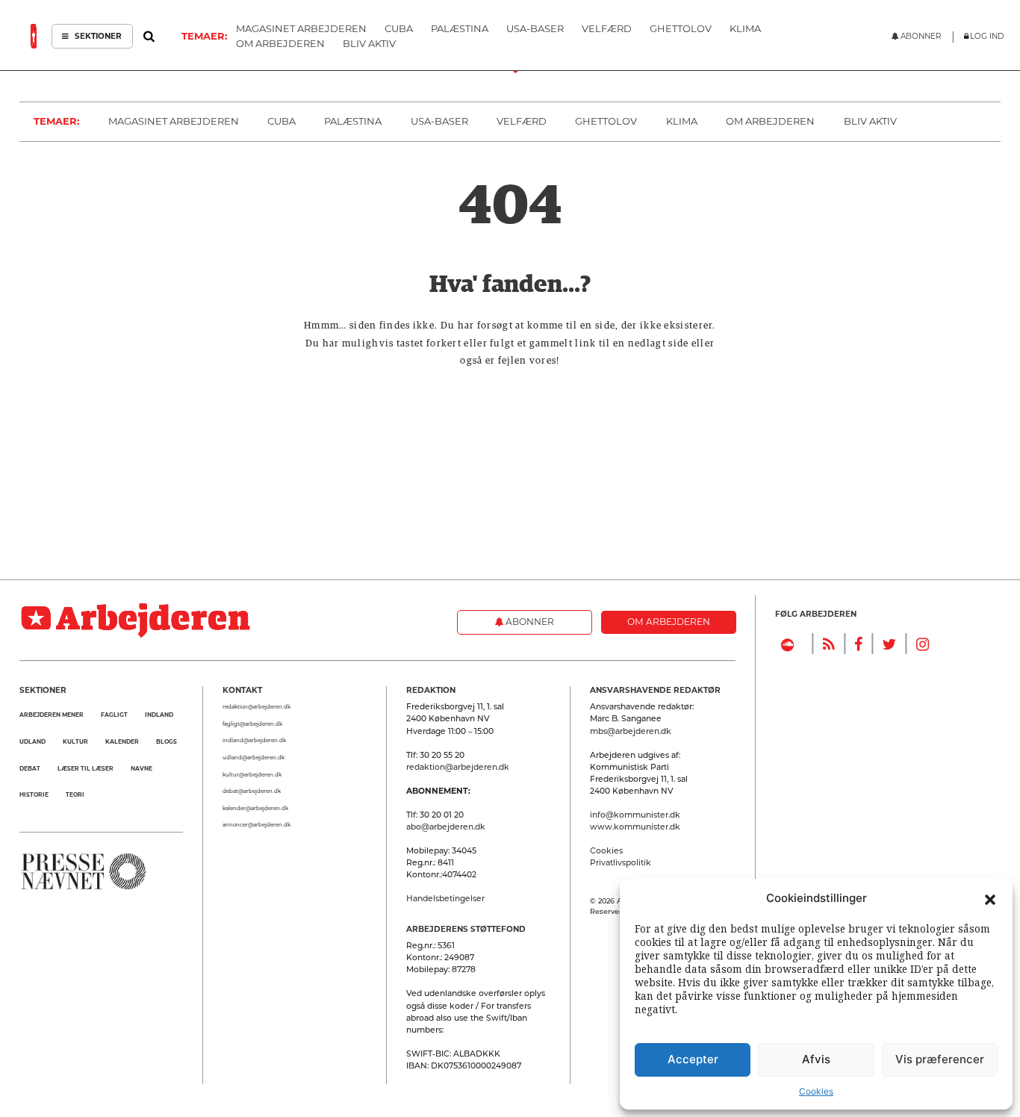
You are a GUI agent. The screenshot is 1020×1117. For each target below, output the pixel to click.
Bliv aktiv (870, 121)
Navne (141, 768)
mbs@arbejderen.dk (630, 731)
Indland (159, 715)
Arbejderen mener (51, 715)
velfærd (522, 121)
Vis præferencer (939, 1059)
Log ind (987, 36)
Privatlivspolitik (620, 863)
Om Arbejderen (770, 121)
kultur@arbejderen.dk (252, 774)
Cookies (816, 1091)
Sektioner (97, 36)
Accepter (693, 1059)
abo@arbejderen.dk (445, 827)
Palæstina (353, 121)
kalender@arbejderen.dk (255, 808)
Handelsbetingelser (445, 898)
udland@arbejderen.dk (253, 757)
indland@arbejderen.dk (254, 740)
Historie (34, 794)
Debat (29, 768)
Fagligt (114, 715)
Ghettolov (606, 121)
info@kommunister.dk (635, 815)
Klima (681, 121)
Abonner (528, 621)
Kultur (75, 741)
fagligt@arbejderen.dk (252, 724)
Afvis (816, 1059)
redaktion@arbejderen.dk (256, 706)
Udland (32, 741)
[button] (990, 898)
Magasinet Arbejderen (173, 121)
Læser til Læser (85, 768)
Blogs (166, 741)
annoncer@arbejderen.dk (256, 824)
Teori (75, 794)
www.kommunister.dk (635, 827)
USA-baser (439, 121)
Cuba (281, 121)
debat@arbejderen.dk (252, 791)
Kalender (122, 741)
